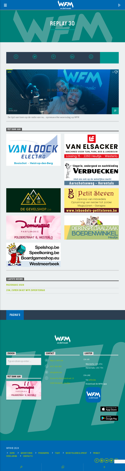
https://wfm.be (56, 360)
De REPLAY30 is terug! (63, 90)
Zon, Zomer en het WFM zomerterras (25, 290)
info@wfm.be (56, 372)
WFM (9, 72)
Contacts (28, 456)
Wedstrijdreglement (76, 453)
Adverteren (26, 453)
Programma (43, 453)
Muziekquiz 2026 (15, 285)
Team (57, 453)
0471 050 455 (56, 366)
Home (12, 453)
